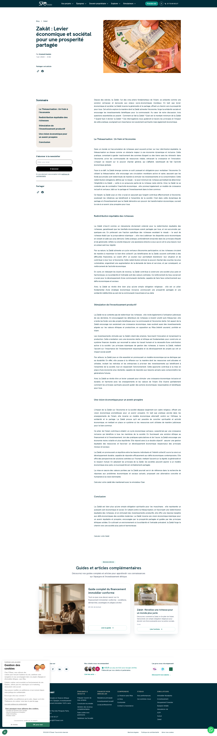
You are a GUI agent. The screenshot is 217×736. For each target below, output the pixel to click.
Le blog (120, 699)
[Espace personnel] (161, 4)
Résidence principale (104, 698)
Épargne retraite (163, 706)
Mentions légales (133, 732)
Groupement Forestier (165, 702)
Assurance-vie (162, 709)
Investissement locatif (105, 701)
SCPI (159, 713)
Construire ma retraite (85, 704)
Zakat (45, 21)
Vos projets (66, 3)
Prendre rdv (151, 4)
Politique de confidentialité (150, 732)
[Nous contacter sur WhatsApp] (211, 729)
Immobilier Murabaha (164, 696)
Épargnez (80, 3)
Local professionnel (104, 705)
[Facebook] (53, 669)
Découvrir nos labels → (161, 675)
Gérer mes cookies (168, 732)
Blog (37, 21)
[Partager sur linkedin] (38, 71)
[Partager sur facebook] (42, 71)
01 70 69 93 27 (172, 4)
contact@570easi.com (55, 720)
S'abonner (54, 169)
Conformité (121, 702)
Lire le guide (106, 628)
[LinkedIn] (59, 669)
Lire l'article (155, 629)
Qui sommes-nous (144, 699)
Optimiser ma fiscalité (85, 718)
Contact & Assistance (125, 706)
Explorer (114, 3)
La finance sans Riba (125, 696)
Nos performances (144, 696)
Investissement (162, 699)
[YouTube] (66, 669)
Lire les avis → (90, 674)
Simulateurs (128, 3)
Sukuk (159, 716)
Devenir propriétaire (97, 3)
